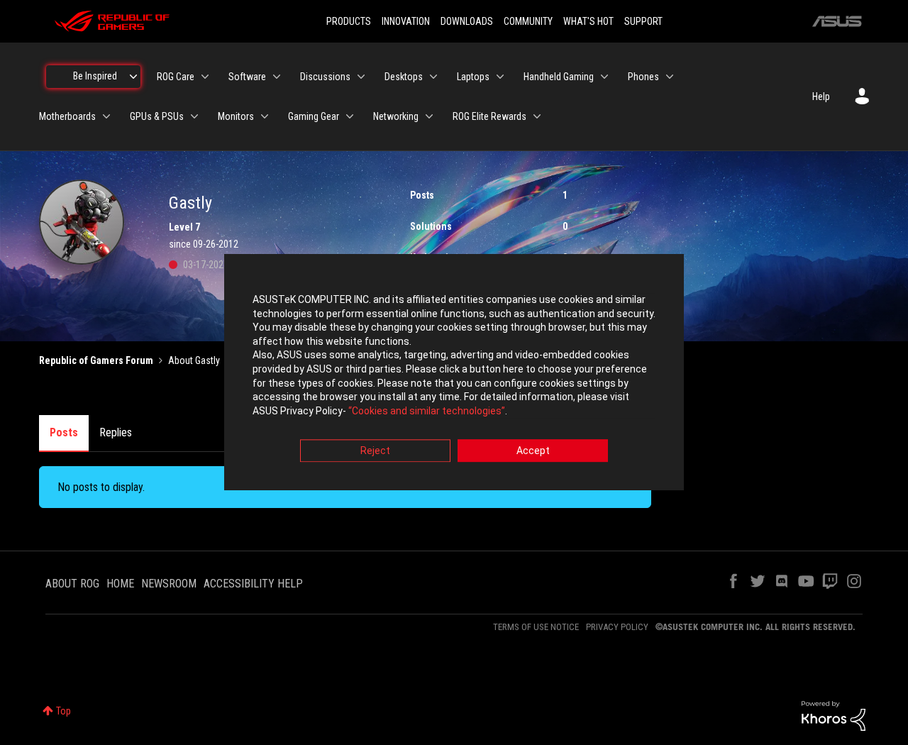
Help (821, 96)
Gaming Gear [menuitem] (313, 116)
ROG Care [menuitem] (175, 76)
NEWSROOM (168, 583)
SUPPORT (643, 21)
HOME (120, 583)
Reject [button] (375, 451)
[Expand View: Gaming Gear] (350, 116)
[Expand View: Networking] (429, 116)
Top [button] (63, 711)
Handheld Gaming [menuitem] (559, 76)
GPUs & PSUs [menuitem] (157, 116)
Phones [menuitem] (643, 76)
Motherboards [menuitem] (67, 116)
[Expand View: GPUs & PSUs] (194, 116)
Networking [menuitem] (396, 116)
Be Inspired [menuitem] (95, 76)
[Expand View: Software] (277, 77)
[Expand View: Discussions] (361, 77)
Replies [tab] (115, 432)
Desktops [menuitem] (403, 76)
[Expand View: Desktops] (433, 77)
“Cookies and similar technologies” (426, 410)
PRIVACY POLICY (617, 627)
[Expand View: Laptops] (500, 77)
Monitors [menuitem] (236, 116)
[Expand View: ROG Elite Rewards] (537, 116)
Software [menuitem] (247, 76)
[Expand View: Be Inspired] (133, 76)
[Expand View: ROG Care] (205, 77)
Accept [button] (533, 451)
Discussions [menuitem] (325, 76)
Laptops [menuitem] (473, 76)
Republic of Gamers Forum (96, 360)
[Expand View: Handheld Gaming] (604, 77)
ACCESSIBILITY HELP (253, 583)
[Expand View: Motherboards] (106, 116)
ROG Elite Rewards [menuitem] (489, 116)
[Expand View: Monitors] (265, 116)
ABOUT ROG (72, 583)
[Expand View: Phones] (670, 77)
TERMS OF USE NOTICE (536, 627)
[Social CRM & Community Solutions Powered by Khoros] (833, 715)
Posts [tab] (64, 432)
